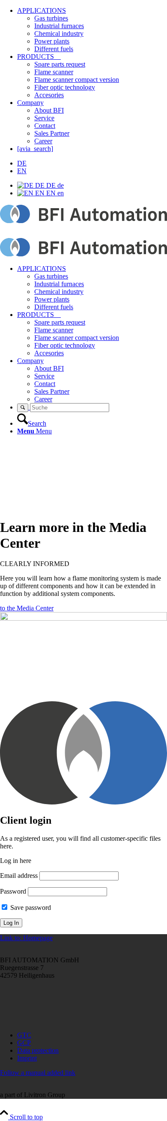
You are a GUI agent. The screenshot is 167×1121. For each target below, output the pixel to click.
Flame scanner (53, 72)
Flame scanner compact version (76, 79)
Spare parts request (59, 64)
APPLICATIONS (41, 10)
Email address (19, 875)
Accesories (49, 95)
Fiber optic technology (64, 87)
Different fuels (53, 48)
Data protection (38, 1050)
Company (30, 102)
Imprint (27, 1058)
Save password (30, 907)
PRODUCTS (39, 56)
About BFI (49, 110)
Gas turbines (51, 18)
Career (43, 141)
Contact (44, 125)
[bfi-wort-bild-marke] (83, 220)
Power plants (51, 41)
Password (13, 891)
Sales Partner (51, 133)
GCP (24, 1042)
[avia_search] (35, 148)
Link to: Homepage (26, 937)
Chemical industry (59, 33)
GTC (24, 1035)
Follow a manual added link (37, 1072)
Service (44, 118)
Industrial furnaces (59, 25)
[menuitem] (92, 288)
